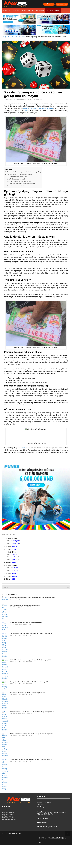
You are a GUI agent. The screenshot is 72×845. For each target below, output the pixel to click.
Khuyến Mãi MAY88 (9, 819)
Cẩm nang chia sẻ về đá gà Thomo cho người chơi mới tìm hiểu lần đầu (32, 597)
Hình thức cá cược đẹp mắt (18, 176)
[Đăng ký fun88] (36, 496)
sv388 (13, 579)
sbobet (14, 576)
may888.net (17, 833)
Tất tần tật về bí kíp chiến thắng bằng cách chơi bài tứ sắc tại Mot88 (31, 633)
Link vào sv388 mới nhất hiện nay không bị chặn (25, 605)
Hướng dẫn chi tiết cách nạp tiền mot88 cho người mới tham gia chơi (31, 733)
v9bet (14, 573)
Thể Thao (40, 804)
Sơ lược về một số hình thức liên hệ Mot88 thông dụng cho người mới (32, 711)
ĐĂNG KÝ (49, 4)
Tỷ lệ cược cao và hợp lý (17, 179)
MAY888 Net (9, 99)
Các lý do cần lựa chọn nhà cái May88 (19, 174)
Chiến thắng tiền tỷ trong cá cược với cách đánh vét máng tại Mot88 (31, 660)
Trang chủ (7, 10)
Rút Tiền (31, 10)
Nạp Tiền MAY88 (8, 815)
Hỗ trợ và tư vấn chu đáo (17, 186)
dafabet (14, 546)
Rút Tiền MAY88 (8, 817)
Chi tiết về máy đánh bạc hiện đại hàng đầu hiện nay (26, 622)
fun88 (14, 563)
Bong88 (16, 541)
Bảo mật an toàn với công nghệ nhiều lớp (22, 183)
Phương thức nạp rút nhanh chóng (20, 181)
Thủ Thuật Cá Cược (53, 10)
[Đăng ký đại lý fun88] (19, 19)
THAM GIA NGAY (62, 4)
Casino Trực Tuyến (44, 802)
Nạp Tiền (24, 10)
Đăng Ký (16, 10)
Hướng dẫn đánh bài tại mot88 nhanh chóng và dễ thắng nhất (29, 682)
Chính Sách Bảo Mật (54, 838)
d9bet (15, 554)
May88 (27, 110)
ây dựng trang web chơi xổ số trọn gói (38, 108)
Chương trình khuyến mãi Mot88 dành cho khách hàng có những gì (31, 759)
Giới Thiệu (42, 838)
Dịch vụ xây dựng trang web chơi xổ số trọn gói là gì (24, 172)
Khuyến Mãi (40, 10)
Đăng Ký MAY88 (8, 812)
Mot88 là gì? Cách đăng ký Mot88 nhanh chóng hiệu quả (27, 692)
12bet (14, 549)
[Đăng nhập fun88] (53, 30)
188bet (15, 568)
